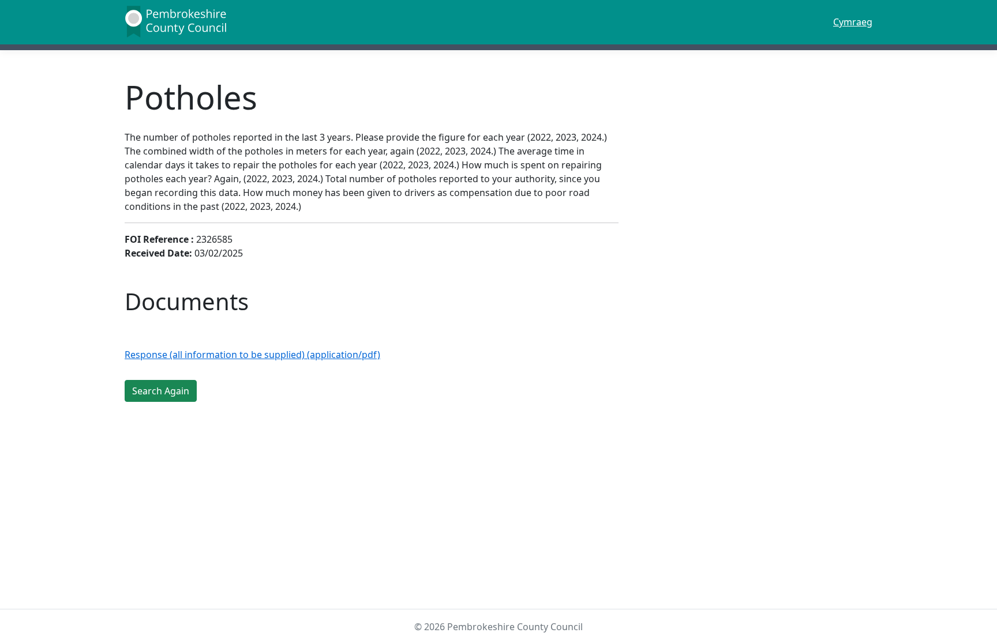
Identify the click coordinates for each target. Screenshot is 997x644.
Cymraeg (852, 22)
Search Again (160, 391)
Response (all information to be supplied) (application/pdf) (252, 354)
